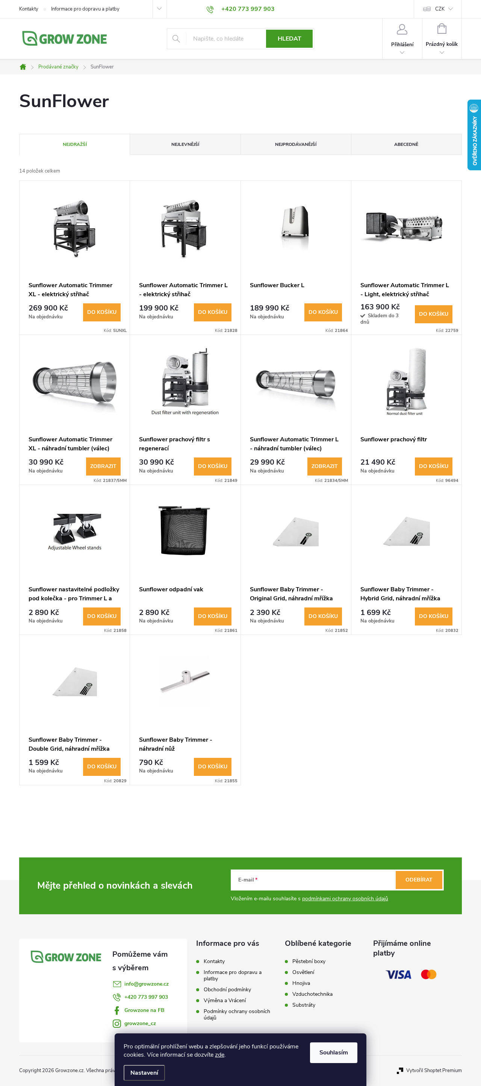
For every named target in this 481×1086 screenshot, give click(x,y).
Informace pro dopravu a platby (85, 9)
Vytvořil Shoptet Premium (434, 1070)
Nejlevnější (185, 144)
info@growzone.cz (146, 984)
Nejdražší (75, 144)
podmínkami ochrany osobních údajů (345, 898)
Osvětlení (303, 972)
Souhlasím (333, 1052)
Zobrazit (103, 466)
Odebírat (419, 879)
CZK (440, 9)
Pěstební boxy (308, 962)
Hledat (289, 39)
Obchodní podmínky (227, 989)
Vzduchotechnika (312, 994)
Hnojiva (301, 983)
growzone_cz (140, 1023)
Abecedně (406, 144)
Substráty (303, 1005)
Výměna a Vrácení (225, 1000)
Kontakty (28, 9)
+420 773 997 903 (146, 997)
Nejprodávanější (295, 144)
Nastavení (144, 1073)
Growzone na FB (144, 1010)
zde (219, 1055)
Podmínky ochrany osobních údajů (237, 1014)
